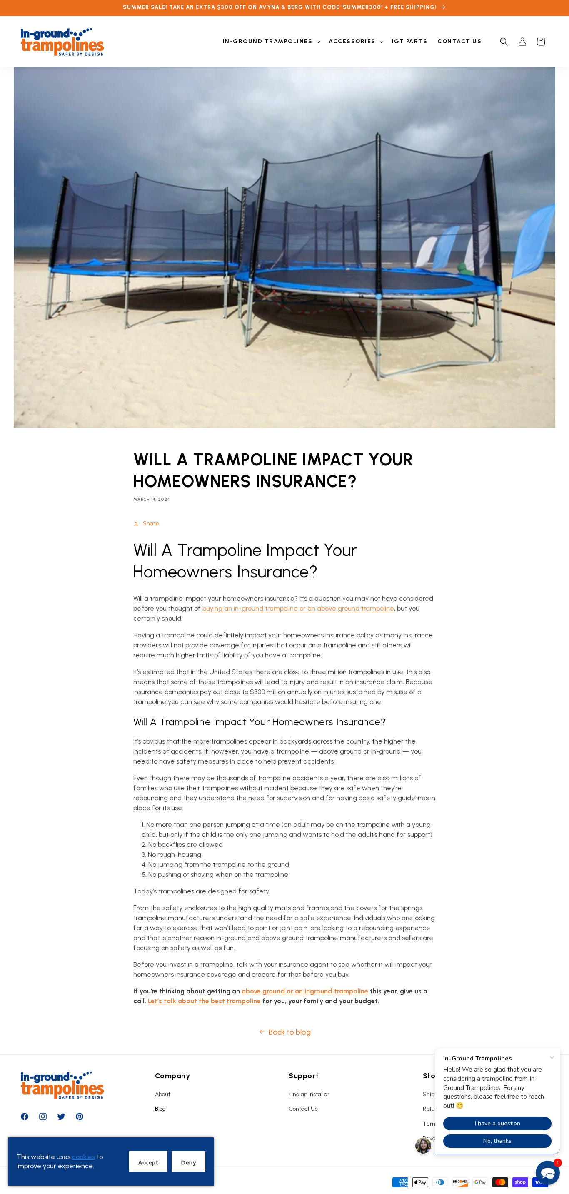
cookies (83, 1157)
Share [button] (151, 523)
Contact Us (303, 1108)
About (162, 1094)
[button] (271, 41)
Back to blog (290, 1032)
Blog (160, 1108)
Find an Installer (309, 1094)
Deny (188, 1162)
